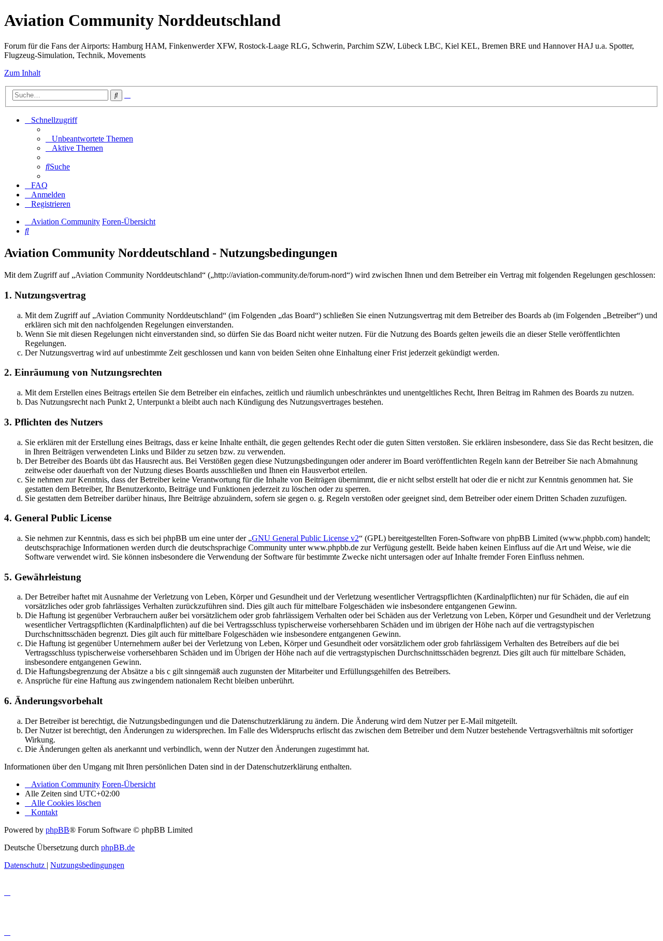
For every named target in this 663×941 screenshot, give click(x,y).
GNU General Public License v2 (305, 538)
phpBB (57, 829)
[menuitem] (89, 138)
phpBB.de (118, 847)
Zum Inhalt (22, 72)
